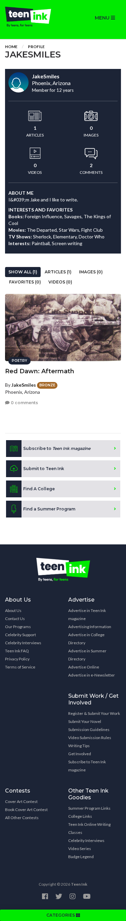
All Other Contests (22, 817)
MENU (103, 18)
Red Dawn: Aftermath (39, 371)
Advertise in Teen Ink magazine (87, 614)
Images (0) (91, 271)
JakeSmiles (23, 385)
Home (11, 46)
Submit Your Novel (84, 721)
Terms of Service (20, 666)
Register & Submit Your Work (94, 713)
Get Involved (79, 753)
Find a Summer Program (49, 508)
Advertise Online (83, 666)
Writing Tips (79, 745)
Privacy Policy (17, 658)
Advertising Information (89, 626)
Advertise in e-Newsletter (91, 675)
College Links (80, 816)
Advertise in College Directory (86, 638)
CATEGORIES (61, 915)
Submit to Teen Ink (43, 468)
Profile (36, 46)
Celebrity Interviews (23, 642)
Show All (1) (22, 271)
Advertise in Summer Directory (87, 654)
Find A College (39, 488)
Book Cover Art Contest (26, 809)
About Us (13, 610)
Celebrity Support (20, 634)
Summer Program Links (89, 808)
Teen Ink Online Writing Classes (89, 828)
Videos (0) (60, 281)
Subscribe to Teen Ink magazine (87, 765)
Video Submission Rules (89, 737)
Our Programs (18, 626)
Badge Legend (81, 856)
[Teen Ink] (31, 17)
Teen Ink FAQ (17, 650)
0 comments (24, 402)
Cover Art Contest (21, 801)
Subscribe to (56, 448)
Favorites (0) (25, 281)
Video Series (79, 848)
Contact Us (15, 618)
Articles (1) (58, 271)
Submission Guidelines (89, 729)
